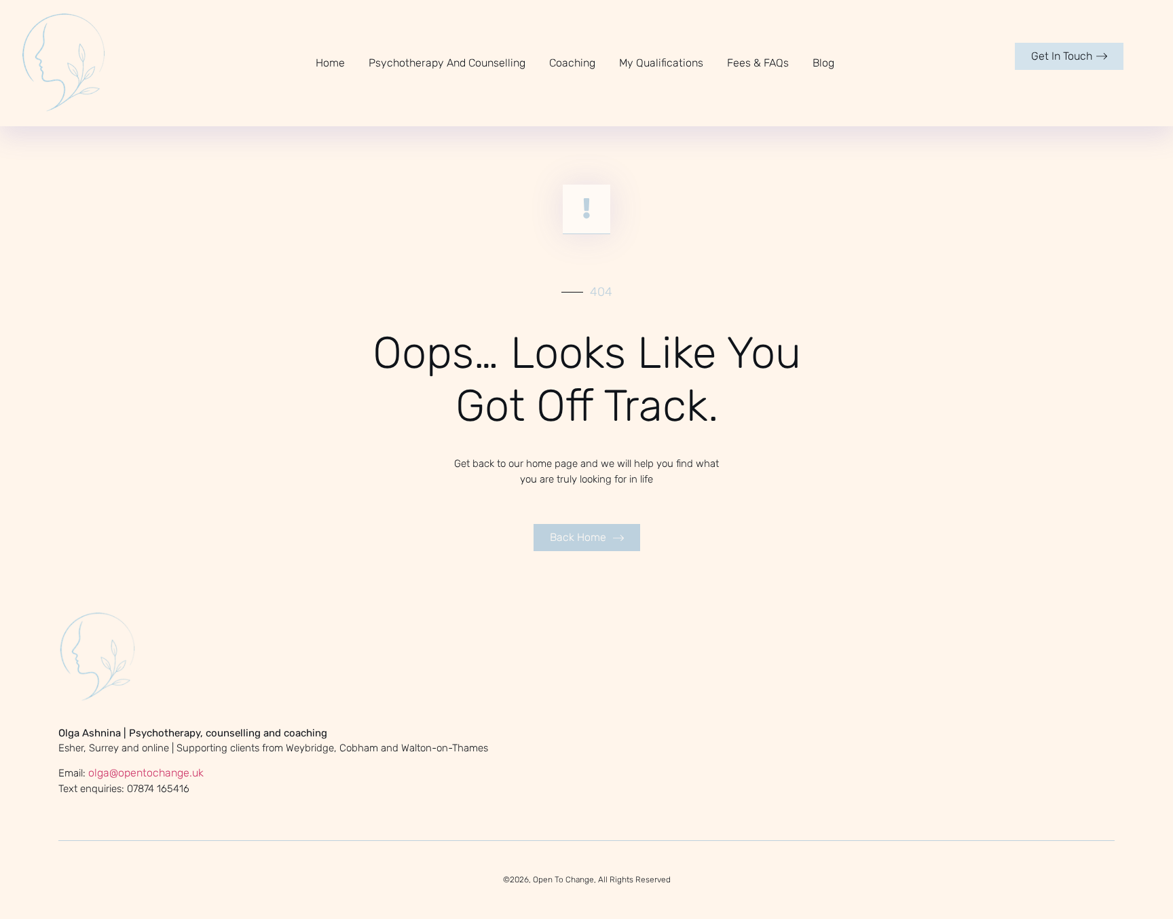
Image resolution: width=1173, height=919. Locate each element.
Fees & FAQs (758, 62)
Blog (823, 62)
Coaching (572, 62)
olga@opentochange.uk (146, 772)
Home (330, 62)
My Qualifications (661, 62)
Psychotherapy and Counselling (447, 62)
